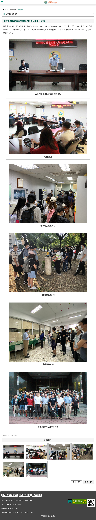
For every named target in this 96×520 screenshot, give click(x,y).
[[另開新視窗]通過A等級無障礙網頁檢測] (79, 501)
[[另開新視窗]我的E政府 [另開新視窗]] (70, 501)
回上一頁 (76, 482)
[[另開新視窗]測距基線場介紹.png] (82, 451)
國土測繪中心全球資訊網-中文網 (50, 2)
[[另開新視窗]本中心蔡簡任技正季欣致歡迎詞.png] (13, 451)
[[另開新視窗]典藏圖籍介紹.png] (13, 469)
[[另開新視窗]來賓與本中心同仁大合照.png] (36, 469)
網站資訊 (13, 10)
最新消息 (21, 10)
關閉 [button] (2, 2)
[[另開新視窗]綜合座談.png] (36, 451)
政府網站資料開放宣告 (9, 495)
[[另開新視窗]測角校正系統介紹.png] (59, 451)
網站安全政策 (36, 495)
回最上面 (88, 482)
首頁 (6, 10)
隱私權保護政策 (24, 495)
